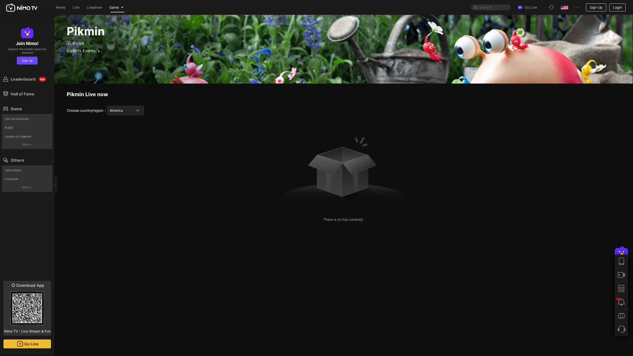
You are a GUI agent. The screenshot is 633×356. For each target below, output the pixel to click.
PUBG (9, 128)
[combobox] (125, 110)
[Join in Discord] (621, 315)
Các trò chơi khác (17, 119)
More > (27, 144)
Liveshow (11, 179)
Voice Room (13, 170)
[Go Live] (621, 275)
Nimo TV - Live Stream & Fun (27, 308)
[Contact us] (621, 329)
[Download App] (621, 261)
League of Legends (18, 136)
